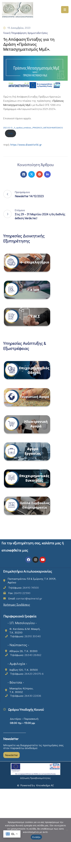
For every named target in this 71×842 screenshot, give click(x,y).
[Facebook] (23, 174)
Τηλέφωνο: (23, 587)
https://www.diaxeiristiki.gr (26, 144)
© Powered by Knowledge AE (35, 785)
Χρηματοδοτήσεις (38, 33)
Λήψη (10, 133)
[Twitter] (31, 174)
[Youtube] (42, 560)
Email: (25, 598)
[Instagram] (35, 560)
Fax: (19, 593)
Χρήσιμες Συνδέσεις (16, 604)
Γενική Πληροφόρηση (15, 33)
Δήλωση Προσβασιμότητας (35, 778)
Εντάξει (36, 837)
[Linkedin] (47, 174)
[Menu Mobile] (65, 9)
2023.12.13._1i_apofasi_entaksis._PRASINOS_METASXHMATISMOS (33, 127)
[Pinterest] (39, 174)
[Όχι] (67, 830)
